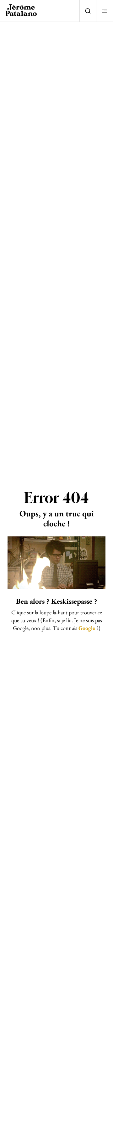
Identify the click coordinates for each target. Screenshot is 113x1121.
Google (86, 628)
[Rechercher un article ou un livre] (87, 11)
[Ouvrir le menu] (104, 11)
